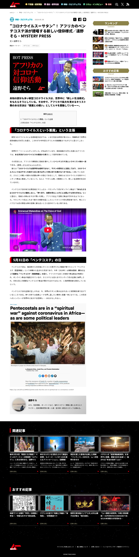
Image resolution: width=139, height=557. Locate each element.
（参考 (19, 165)
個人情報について (82, 547)
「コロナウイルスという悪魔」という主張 (37, 119)
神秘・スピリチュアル (72, 4)
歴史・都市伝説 (53, 4)
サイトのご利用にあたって (65, 547)
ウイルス (36, 46)
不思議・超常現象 (35, 4)
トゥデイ (36, 165)
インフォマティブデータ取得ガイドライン (116, 547)
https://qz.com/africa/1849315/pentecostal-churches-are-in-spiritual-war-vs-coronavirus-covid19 (42, 390)
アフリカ (27, 46)
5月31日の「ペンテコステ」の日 (33, 122)
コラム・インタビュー (94, 4)
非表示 (50, 114)
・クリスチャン (27, 165)
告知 (109, 4)
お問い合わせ (95, 547)
